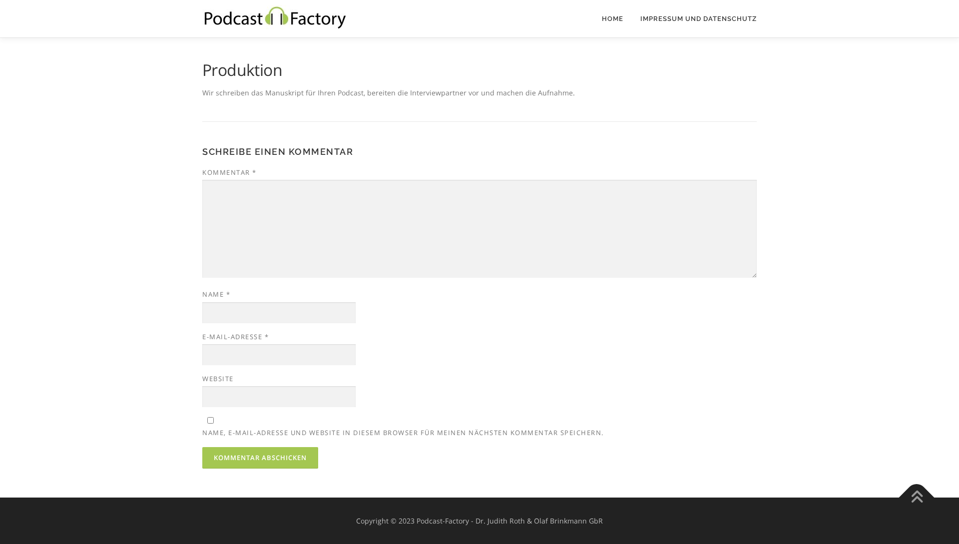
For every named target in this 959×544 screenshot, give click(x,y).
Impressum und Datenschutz (698, 18)
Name (216, 294)
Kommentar (229, 172)
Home (612, 18)
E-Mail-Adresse (235, 336)
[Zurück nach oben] (917, 497)
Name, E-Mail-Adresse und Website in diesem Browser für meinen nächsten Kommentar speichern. (403, 432)
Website (218, 378)
